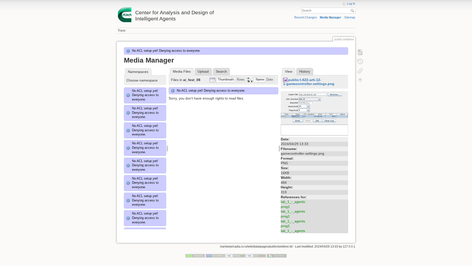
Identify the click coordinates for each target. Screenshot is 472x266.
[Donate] (195, 255)
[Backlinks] (360, 71)
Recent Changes (305, 17)
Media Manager (330, 17)
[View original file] (314, 113)
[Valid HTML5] (236, 255)
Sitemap (349, 17)
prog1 (285, 207)
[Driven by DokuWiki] (277, 255)
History (304, 71)
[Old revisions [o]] (360, 61)
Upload (203, 71)
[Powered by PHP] (215, 255)
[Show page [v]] (360, 52)
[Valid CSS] (256, 255)
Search (353, 10)
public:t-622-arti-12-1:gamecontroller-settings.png (308, 82)
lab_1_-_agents (293, 202)
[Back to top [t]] (360, 80)
